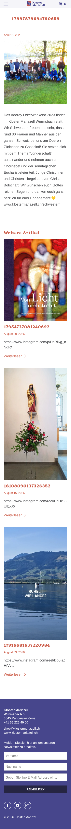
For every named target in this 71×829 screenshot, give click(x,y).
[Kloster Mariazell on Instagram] (28, 805)
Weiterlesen (13, 356)
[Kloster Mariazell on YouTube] (18, 805)
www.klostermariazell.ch (21, 732)
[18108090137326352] (35, 424)
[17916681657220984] (35, 583)
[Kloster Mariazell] (35, 4)
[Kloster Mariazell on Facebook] (8, 805)
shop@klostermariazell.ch (22, 728)
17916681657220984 (27, 645)
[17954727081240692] (35, 280)
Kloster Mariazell (26, 817)
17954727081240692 (27, 327)
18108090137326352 (27, 486)
